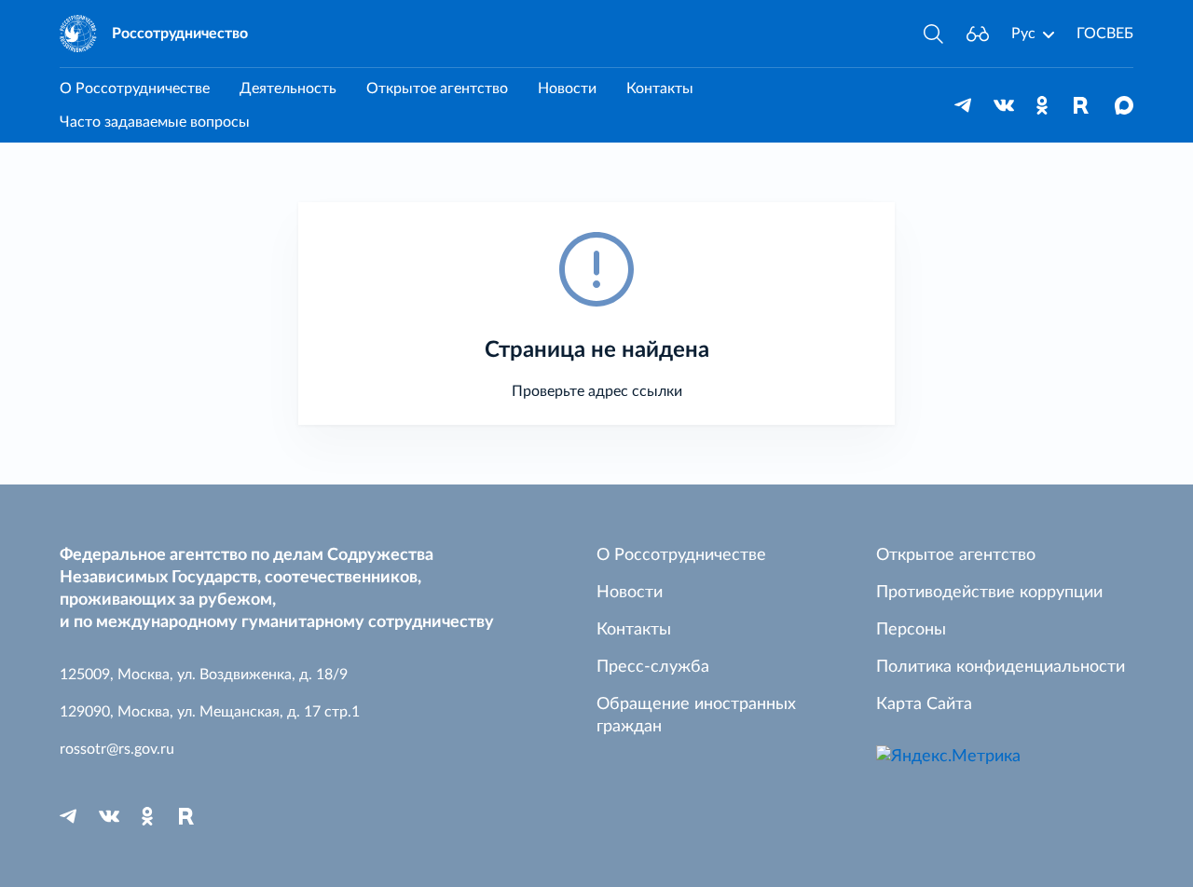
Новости (567, 88)
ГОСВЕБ (1104, 33)
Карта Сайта (924, 704)
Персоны (911, 629)
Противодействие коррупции (989, 592)
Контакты (659, 88)
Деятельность (288, 88)
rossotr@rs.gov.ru (117, 749)
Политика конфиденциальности (1000, 667)
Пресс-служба (652, 667)
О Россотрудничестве (135, 88)
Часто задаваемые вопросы (155, 122)
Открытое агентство (437, 88)
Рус (1023, 33)
